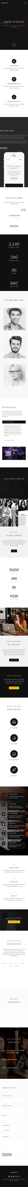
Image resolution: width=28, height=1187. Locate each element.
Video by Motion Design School (25, 48)
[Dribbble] (19, 1177)
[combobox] (14, 1130)
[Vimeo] (14, 1177)
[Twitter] (11, 1177)
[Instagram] (16, 1177)
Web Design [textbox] (6, 1130)
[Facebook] (9, 1177)
